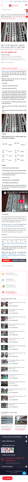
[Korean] (27, 13)
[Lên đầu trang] (23, 479)
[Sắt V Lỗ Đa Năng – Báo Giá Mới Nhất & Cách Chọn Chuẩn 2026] (7, 420)
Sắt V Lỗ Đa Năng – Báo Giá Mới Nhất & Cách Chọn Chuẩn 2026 (7, 428)
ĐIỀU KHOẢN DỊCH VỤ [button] (8, 441)
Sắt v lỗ (10, 255)
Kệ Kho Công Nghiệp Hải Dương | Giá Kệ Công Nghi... (16, 382)
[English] (27, 9)
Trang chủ (4, 253)
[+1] (12, 62)
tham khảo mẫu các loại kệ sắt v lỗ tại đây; (14, 226)
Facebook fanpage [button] (7, 466)
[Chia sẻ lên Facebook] (6, 62)
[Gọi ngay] (4, 478)
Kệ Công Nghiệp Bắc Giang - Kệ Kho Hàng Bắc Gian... (16, 361)
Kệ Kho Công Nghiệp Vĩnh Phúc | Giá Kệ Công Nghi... (16, 324)
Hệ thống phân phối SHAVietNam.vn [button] (12, 437)
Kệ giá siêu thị (16, 255)
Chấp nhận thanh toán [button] (8, 445)
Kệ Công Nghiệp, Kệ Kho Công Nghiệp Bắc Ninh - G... (16, 346)
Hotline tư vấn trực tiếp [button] (8, 455)
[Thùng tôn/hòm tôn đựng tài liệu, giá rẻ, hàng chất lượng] (21, 420)
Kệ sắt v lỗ (4, 255)
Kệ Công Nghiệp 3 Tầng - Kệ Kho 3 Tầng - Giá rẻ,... (16, 310)
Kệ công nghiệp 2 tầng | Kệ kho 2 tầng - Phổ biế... (17, 303)
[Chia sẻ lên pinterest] (10, 62)
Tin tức (11, 1)
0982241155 (14, 293)
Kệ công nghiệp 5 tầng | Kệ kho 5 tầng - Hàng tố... (17, 353)
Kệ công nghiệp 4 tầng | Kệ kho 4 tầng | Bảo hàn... (17, 317)
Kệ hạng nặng (5, 257)
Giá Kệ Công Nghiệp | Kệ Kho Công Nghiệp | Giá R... (16, 368)
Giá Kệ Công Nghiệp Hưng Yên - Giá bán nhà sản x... (16, 375)
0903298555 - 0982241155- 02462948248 (15, 459)
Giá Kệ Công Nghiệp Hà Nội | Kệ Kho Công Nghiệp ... (16, 332)
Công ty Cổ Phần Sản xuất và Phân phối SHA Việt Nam (14, 244)
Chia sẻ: (3, 62)
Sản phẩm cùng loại (9, 412)
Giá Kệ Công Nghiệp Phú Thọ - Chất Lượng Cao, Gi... (16, 339)
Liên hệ (15, 1)
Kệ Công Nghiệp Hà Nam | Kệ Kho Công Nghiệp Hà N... (17, 404)
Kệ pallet (23, 255)
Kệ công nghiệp (12, 253)
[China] (27, 16)
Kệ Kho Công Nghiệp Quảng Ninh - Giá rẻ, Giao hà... (17, 397)
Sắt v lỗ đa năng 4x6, (6, 71)
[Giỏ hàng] (25, 5)
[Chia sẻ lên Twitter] (8, 62)
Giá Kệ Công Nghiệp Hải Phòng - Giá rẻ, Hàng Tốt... (17, 389)
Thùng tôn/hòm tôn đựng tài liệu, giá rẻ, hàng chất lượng (20, 428)
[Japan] (27, 15)
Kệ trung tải (21, 253)
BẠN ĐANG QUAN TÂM (8, 299)
